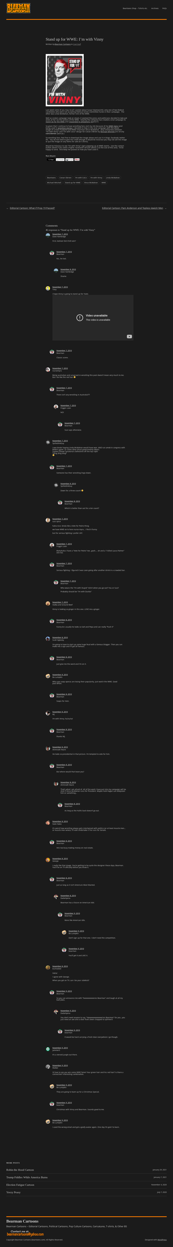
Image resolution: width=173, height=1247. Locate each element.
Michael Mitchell (108, 131)
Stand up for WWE (72, 182)
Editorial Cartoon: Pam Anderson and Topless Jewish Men (132, 208)
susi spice (56, 521)
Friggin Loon (66, 408)
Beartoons (51, 177)
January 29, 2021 (160, 1169)
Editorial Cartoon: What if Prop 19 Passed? (32, 208)
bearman (72, 951)
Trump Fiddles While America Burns (27, 1177)
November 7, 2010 (60, 234)
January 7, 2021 (160, 1177)
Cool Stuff (77, 44)
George (55, 861)
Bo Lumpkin (57, 677)
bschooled (56, 968)
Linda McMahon (113, 177)
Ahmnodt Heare (59, 749)
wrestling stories (65, 128)
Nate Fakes (57, 824)
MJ (53, 714)
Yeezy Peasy (13, 1192)
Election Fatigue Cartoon (20, 1185)
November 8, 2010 (68, 269)
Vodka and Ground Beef (62, 605)
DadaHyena (65, 898)
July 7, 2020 (162, 1192)
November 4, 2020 (159, 1184)
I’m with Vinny (96, 177)
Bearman (60, 254)
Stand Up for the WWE (55, 122)
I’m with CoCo (81, 177)
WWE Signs (113, 126)
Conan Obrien (65, 177)
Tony (54, 289)
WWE (104, 182)
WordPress (162, 1240)
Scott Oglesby (58, 640)
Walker (55, 1068)
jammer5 (56, 1050)
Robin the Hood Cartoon (20, 1170)
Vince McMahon (91, 182)
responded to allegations (80, 122)
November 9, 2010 (72, 913)
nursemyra (57, 370)
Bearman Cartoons (63, 44)
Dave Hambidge (59, 236)
